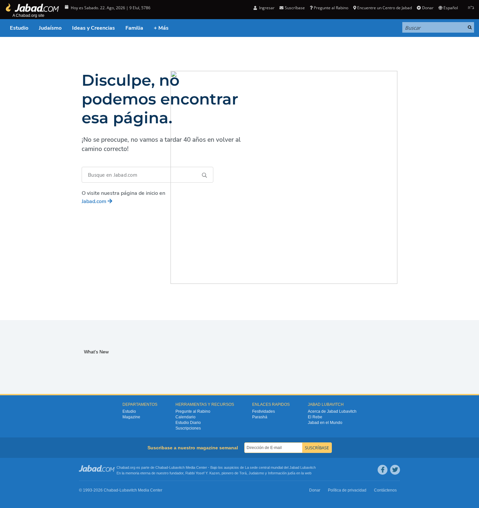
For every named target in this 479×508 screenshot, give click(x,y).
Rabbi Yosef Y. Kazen (202, 473)
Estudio (19, 28)
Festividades (263, 411)
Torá (243, 473)
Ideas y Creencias (93, 28)
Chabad (161, 467)
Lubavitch (177, 467)
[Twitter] (395, 470)
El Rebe (315, 417)
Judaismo (256, 473)
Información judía (282, 473)
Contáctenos (385, 490)
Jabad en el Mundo (325, 422)
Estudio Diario (188, 422)
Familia (134, 28)
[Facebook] (382, 470)
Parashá (259, 417)
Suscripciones (188, 428)
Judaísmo (50, 28)
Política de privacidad (347, 490)
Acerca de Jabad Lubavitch (332, 411)
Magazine (131, 417)
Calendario (185, 417)
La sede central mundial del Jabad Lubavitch (280, 467)
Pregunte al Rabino (331, 8)
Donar (427, 8)
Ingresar (266, 8)
